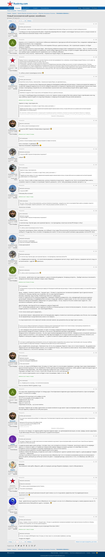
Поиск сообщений (21, 10)
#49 (96, 210)
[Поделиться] (94, 24)
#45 (96, 120)
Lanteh (13, 444)
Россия (15, 161)
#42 (96, 39)
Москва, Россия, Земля (13, 512)
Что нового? (26, 8)
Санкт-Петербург (13, 53)
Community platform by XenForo (52, 555)
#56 (96, 436)
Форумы (17, 8)
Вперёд (29, 20)
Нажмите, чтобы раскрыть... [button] (58, 116)
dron (12, 157)
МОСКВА (15, 36)
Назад (10, 20)
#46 (96, 149)
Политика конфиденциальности (77, 552)
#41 (96, 24)
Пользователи (45, 8)
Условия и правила (63, 552)
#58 (96, 477)
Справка (88, 552)
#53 (96, 352)
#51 (96, 251)
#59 (96, 498)
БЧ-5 (12, 32)
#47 (96, 164)
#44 (96, 76)
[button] (31, 8)
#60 (96, 516)
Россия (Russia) (13, 449)
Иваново (15, 474)
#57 (96, 461)
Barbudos (12, 128)
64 (25, 20)
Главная (10, 8)
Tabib (12, 173)
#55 (96, 413)
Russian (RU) (11, 552)
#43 (96, 57)
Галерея (35, 8)
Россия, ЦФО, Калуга (14, 179)
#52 (96, 267)
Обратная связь (54, 552)
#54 (96, 389)
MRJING (12, 470)
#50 (96, 235)
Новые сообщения (11, 10)
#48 (96, 185)
